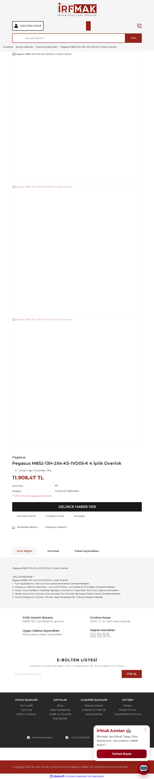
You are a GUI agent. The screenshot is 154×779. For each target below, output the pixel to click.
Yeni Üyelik (34, 26)
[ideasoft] (57, 776)
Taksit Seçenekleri (86, 550)
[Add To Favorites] (23, 516)
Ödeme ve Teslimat (94, 710)
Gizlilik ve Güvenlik (60, 714)
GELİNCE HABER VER (77, 507)
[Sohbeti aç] (143, 768)
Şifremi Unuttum (26, 714)
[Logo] (76, 9)
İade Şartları (60, 718)
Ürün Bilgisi (24, 550)
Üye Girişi (26, 710)
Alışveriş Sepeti (94, 705)
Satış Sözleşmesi (60, 710)
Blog (60, 705)
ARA (133, 37)
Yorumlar (53, 550)
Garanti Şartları (94, 714)
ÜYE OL (132, 674)
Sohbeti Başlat (121, 753)
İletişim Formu (127, 710)
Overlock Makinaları (67, 490)
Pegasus (19, 457)
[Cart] (88, 26)
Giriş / (23, 26)
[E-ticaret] (77, 776)
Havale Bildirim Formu (127, 714)
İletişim (127, 705)
